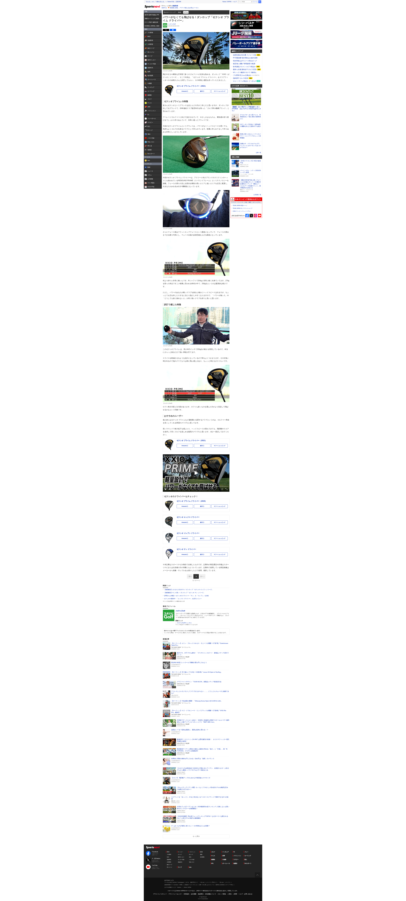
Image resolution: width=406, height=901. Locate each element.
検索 (259, 1)
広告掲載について (210, 894)
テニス (213, 855)
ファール (255, 1)
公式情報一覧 (257, 194)
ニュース (240, 202)
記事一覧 (258, 152)
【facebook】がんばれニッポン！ (247, 215)
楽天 (205, 91)
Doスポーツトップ (170, 12)
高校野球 (169, 859)
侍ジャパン (169, 867)
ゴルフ (213, 852)
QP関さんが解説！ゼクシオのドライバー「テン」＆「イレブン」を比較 (186, 595)
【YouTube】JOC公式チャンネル (259, 215)
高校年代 (180, 862)
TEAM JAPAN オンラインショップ (242, 208)
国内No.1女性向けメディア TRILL (224, 884)
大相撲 (224, 859)
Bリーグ (191, 854)
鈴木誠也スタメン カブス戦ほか (244, 66)
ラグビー (236, 859)
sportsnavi (153, 847)
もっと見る (196, 836)
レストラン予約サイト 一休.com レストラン (218, 882)
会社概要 (193, 894)
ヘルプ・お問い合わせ (245, 894)
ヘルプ (235, 1)
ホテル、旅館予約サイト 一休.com (195, 882)
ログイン (164, 8)
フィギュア (225, 852)
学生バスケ (191, 862)
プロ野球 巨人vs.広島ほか (242, 75)
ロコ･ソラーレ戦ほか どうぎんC (245, 81)
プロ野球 (169, 854)
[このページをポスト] (166, 30)
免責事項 (200, 894)
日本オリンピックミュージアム (241, 211)
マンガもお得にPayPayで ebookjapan (174, 882)
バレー (246, 852)
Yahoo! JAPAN (226, 1)
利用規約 (186, 894)
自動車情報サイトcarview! (171, 884)
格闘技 (213, 859)
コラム (186, 12)
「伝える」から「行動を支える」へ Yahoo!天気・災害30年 (163, 1)
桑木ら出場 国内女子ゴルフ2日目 (245, 69)
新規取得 (175, 6)
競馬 (201, 854)
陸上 (246, 859)
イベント (233, 202)
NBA (190, 857)
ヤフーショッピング (219, 91)
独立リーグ (169, 864)
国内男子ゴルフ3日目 (241, 78)
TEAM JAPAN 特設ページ (240, 205)
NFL (212, 863)
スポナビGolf (172, 24)
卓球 (223, 855)
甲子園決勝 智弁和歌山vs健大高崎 (245, 58)
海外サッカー (181, 857)
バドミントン (237, 855)
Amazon (187, 91)
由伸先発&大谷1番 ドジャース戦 (244, 55)
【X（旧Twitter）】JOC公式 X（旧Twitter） (251, 215)
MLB (168, 857)
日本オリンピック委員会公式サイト (246, 199)
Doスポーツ (248, 863)
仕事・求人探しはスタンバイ (206, 884)
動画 (179, 12)
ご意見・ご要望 (232, 894)
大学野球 (169, 862)
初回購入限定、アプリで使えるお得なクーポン (184, 8)
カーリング (248, 855)
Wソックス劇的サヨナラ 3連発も (244, 72)
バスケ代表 (191, 859)
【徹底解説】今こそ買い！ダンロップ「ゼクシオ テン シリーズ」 (184, 592)
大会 (246, 202)
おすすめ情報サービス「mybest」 (173, 887)
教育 (250, 202)
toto (190, 867)
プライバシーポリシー (160, 894)
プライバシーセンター (175, 894)
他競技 (235, 863)
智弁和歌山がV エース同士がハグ (245, 61)
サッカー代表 (181, 859)
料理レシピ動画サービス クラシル (188, 884)
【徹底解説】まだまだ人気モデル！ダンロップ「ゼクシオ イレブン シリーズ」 (188, 589)
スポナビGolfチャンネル (184, 623)
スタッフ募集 (222, 894)
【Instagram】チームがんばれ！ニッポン (255, 215)
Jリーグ (180, 854)
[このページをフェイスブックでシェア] (173, 30)
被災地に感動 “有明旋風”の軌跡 (244, 64)
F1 (234, 852)
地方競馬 (202, 857)
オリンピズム (257, 202)
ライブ (180, 867)
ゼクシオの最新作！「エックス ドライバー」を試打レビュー (183, 598)
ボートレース (226, 863)
